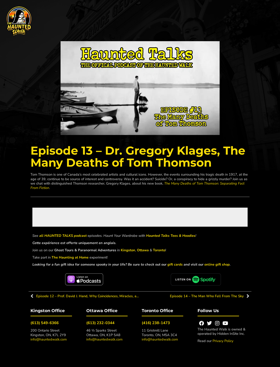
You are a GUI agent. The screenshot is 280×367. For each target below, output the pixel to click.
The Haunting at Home (70, 257)
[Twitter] (209, 323)
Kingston (128, 250)
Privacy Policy (223, 341)
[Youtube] (225, 323)
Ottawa (143, 250)
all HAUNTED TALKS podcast (63, 235)
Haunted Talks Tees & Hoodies (170, 235)
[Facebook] (202, 323)
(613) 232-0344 (100, 322)
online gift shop (217, 264)
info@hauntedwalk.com (48, 339)
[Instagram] (217, 323)
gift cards (175, 264)
